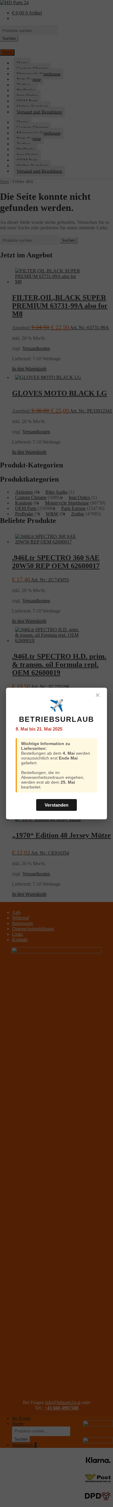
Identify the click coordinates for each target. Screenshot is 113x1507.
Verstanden (56, 805)
